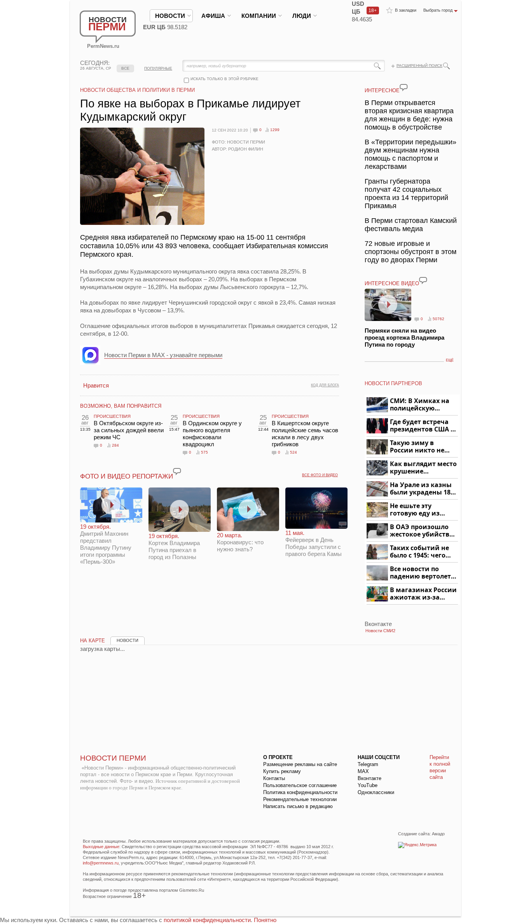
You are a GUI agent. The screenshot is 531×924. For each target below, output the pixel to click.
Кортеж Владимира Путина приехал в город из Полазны (174, 546)
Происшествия (112, 416)
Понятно (265, 920)
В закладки (405, 10)
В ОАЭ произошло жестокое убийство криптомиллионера (423, 530)
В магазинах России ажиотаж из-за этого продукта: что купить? (423, 593)
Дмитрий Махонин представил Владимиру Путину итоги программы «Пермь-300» (105, 544)
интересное (382, 90)
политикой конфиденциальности (207, 920)
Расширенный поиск (419, 65)
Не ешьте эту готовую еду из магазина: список (419, 509)
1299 (274, 130)
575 (204, 452)
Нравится (96, 385)
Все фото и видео (320, 475)
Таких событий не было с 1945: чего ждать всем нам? (419, 551)
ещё (450, 360)
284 (115, 445)
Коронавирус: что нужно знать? (240, 542)
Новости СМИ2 (380, 630)
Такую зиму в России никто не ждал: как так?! (417, 446)
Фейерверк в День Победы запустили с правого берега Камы (313, 543)
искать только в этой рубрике (224, 79)
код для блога (325, 385)
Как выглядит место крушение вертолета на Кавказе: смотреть (423, 467)
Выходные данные (101, 846)
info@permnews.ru (101, 863)
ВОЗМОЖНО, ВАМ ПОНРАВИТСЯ (120, 406)
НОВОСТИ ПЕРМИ (113, 758)
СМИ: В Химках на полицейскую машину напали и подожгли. (420, 404)
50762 (438, 319)
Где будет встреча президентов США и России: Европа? (422, 425)
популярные (158, 68)
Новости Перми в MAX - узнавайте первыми (163, 355)
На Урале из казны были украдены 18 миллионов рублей (421, 488)
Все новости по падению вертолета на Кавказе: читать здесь (422, 572)
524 (293, 452)
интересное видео (392, 283)
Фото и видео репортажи (126, 476)
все (125, 68)
